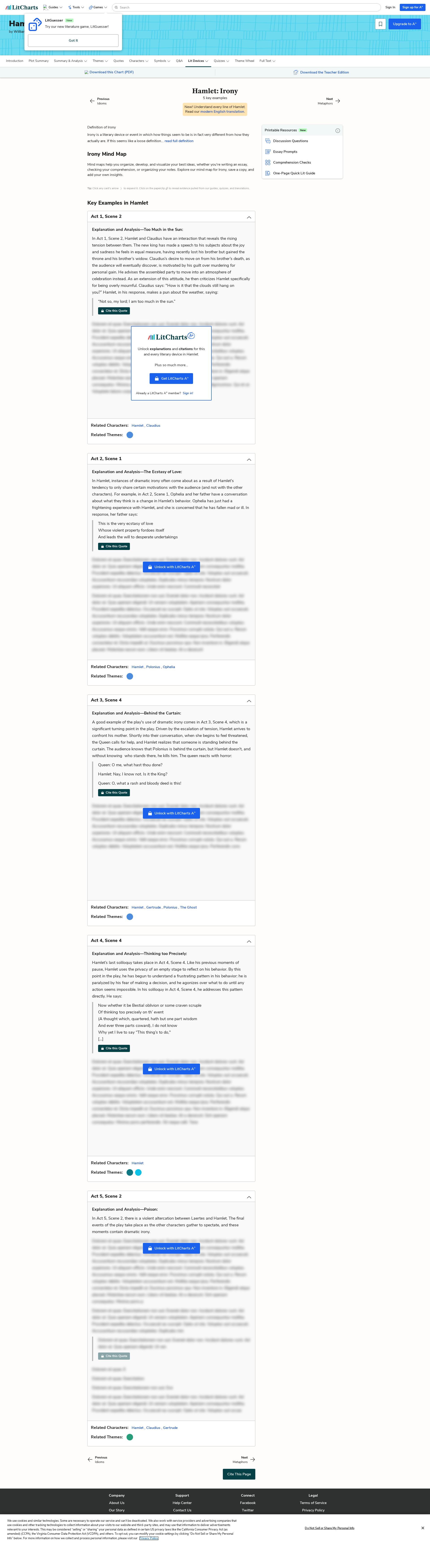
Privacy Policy (313, 1510)
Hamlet (138, 425)
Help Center (182, 1502)
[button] (14, 61)
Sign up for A (412, 7)
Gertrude (153, 907)
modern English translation (222, 111)
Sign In (390, 7)
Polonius (153, 666)
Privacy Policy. (149, 1538)
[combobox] (250, 7)
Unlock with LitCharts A (175, 566)
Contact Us (182, 1510)
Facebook (248, 1502)
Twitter (248, 1510)
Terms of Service (313, 1502)
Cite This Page (239, 1474)
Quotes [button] (119, 61)
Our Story (117, 1510)
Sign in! (188, 393)
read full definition (179, 141)
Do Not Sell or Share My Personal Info (329, 1528)
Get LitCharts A (175, 378)
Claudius (153, 425)
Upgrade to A (405, 23)
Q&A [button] (179, 61)
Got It (73, 40)
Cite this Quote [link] (116, 311)
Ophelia (169, 666)
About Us (117, 1502)
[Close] (423, 1528)
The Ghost (188, 907)
